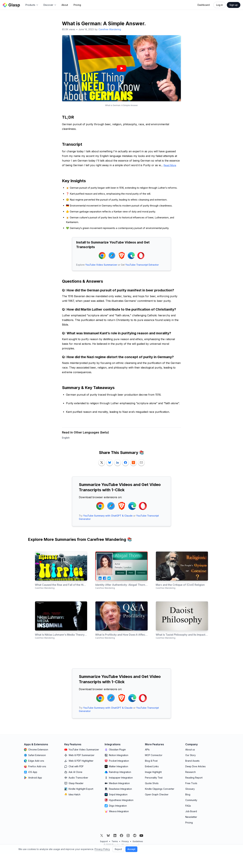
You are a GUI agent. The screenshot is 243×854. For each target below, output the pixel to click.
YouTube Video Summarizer (101, 264)
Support (104, 841)
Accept (131, 849)
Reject (118, 849)
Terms (115, 841)
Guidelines (138, 841)
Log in (219, 4)
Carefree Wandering (110, 29)
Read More (169, 165)
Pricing (77, 4)
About (64, 4)
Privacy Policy (102, 849)
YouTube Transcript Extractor (142, 264)
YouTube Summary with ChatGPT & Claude (108, 515)
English (66, 437)
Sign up (233, 4)
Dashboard (204, 4)
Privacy (125, 841)
